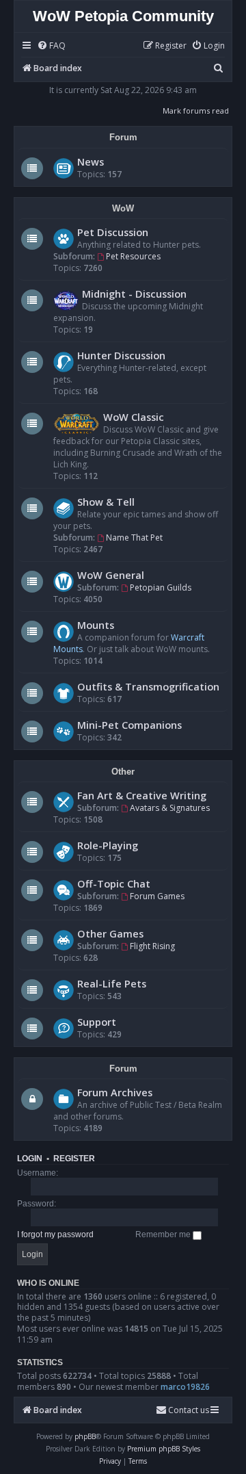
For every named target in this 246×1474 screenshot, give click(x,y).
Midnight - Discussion (134, 293)
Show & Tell (106, 501)
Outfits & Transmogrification (148, 686)
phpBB (85, 1436)
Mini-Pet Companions (129, 725)
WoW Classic (133, 417)
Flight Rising (152, 946)
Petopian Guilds (160, 587)
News (90, 161)
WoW (123, 208)
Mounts (95, 625)
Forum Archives (114, 1092)
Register (74, 1158)
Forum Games (157, 896)
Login (29, 1158)
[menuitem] (51, 46)
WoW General (110, 575)
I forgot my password (55, 1234)
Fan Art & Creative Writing (141, 795)
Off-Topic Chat (113, 883)
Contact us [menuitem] (188, 1410)
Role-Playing (107, 845)
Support (96, 1022)
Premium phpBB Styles (163, 1448)
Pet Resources (133, 256)
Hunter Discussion (121, 355)
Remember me (164, 1234)
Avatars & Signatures (170, 808)
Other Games (110, 933)
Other (123, 771)
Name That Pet (134, 537)
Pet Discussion (112, 232)
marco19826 (185, 1387)
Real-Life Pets (111, 983)
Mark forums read (196, 110)
